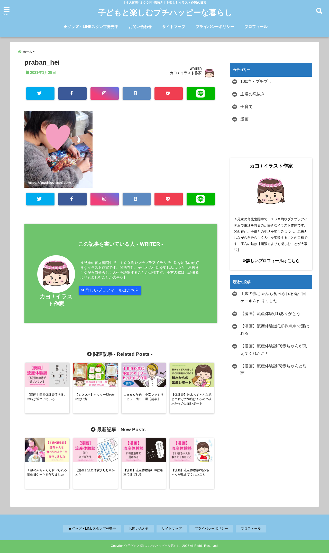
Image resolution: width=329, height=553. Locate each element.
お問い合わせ (140, 26)
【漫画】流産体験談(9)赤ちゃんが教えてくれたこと (273, 350)
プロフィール (256, 26)
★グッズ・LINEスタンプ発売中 (90, 26)
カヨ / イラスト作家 (186, 73)
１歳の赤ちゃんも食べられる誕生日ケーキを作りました (273, 297)
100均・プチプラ (256, 81)
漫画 (244, 119)
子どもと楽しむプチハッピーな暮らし (165, 12)
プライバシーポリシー (215, 26)
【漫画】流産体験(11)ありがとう (270, 313)
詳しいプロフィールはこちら (112, 290)
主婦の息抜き (252, 94)
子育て (246, 106)
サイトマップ (173, 26)
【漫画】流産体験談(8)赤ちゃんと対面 (273, 370)
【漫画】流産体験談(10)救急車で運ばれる (274, 330)
